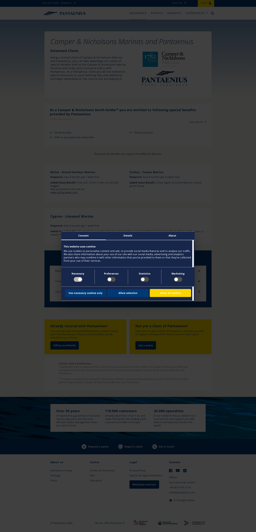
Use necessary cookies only (85, 293)
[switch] (111, 279)
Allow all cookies (170, 293)
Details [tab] (128, 235)
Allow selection (128, 293)
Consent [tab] (83, 235)
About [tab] (172, 235)
